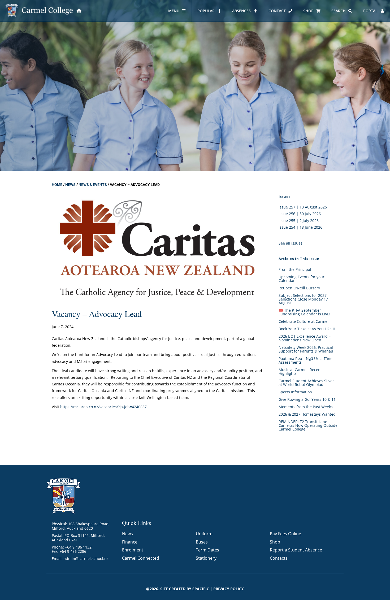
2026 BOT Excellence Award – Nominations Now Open (305, 338)
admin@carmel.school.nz (86, 558)
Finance (129, 542)
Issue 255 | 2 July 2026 (299, 220)
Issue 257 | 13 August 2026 (303, 207)
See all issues (290, 243)
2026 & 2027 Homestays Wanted (307, 414)
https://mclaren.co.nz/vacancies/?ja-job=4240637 (103, 406)
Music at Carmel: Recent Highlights (300, 371)
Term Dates (207, 550)
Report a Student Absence (296, 550)
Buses (202, 542)
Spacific (200, 588)
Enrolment (132, 550)
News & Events (93, 184)
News (70, 184)
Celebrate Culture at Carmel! (304, 321)
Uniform (204, 534)
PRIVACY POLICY (228, 588)
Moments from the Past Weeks (306, 406)
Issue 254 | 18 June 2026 (300, 227)
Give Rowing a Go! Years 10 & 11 (307, 399)
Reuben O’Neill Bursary (299, 287)
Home (57, 184)
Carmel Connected (140, 558)
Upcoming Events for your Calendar (301, 278)
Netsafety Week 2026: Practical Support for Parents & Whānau (306, 349)
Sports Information (295, 391)
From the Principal (295, 269)
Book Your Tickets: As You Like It (307, 328)
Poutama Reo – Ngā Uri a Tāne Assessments (305, 360)
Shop (275, 542)
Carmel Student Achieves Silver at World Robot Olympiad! (306, 382)
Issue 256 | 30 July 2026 (300, 213)
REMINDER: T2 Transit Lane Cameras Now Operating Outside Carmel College (308, 425)
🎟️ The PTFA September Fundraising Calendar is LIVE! (304, 312)
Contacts (279, 558)
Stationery (206, 558)
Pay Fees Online (285, 534)
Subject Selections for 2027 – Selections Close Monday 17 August (304, 299)
